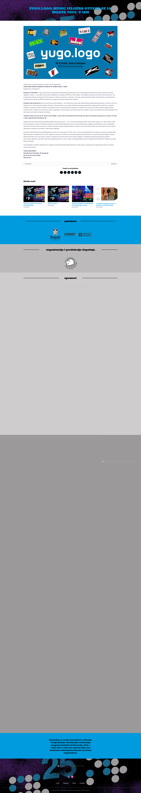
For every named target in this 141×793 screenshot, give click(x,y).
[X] (65, 172)
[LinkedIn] (69, 172)
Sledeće (113, 164)
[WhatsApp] (72, 172)
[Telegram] (76, 172)
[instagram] (72, 776)
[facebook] (68, 776)
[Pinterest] (79, 172)
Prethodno (28, 164)
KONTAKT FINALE (52, 203)
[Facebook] (61, 172)
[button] (25, 196)
